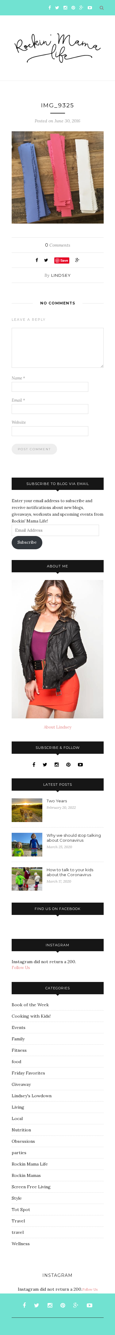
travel (18, 1232)
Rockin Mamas (26, 1175)
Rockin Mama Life (30, 1164)
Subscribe (26, 542)
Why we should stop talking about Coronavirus (74, 838)
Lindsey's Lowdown (32, 1096)
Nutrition (21, 1130)
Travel (18, 1221)
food (16, 1061)
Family (18, 1039)
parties (19, 1152)
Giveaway (21, 1084)
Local (17, 1118)
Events (18, 1027)
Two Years (57, 800)
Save (64, 260)
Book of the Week (30, 1004)
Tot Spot (21, 1209)
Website (19, 422)
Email (18, 400)
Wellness (21, 1243)
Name (18, 378)
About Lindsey (57, 727)
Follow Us (21, 967)
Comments (57, 245)
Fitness (19, 1050)
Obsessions (23, 1141)
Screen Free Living (31, 1187)
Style (17, 1198)
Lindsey (61, 275)
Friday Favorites (28, 1073)
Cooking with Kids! (31, 1016)
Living (18, 1107)
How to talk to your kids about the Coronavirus (70, 872)
